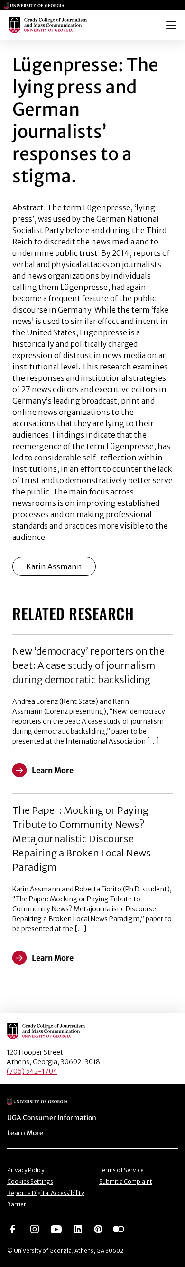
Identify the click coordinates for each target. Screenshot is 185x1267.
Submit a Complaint (125, 1181)
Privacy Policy (25, 1170)
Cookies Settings (30, 1181)
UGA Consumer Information (51, 1118)
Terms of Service (121, 1170)
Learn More (25, 1133)
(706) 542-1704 (32, 1071)
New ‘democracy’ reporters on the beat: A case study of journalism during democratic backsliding (88, 665)
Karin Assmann (54, 566)
